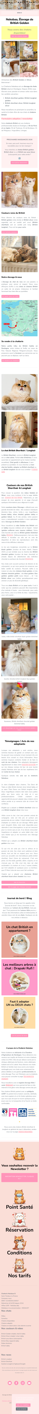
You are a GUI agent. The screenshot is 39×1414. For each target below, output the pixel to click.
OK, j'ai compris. (23, 1405)
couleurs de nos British (13, 498)
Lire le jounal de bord (19, 1035)
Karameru (29, 559)
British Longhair (6, 1359)
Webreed (9, 1085)
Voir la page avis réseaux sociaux (19, 887)
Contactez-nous (6, 1298)
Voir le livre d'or (19, 882)
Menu (19, 13)
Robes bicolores (6, 1343)
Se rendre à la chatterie (10, 360)
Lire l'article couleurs (9, 232)
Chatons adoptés (6, 1323)
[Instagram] (22, 1383)
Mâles (3, 1316)
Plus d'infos (21, 1409)
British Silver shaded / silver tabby (12, 1336)
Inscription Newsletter (19, 162)
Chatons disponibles (8, 1321)
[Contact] (9, 1383)
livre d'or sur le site (29, 765)
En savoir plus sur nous (10, 296)
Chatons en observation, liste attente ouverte (16, 1326)
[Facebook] (16, 1383)
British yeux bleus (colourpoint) (11, 1339)
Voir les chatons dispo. (19, 36)
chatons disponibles (25, 1132)
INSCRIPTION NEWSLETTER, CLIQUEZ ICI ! (19, 1177)
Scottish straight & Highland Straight (13, 1364)
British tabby (5, 1346)
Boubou (10, 535)
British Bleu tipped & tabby (10, 1341)
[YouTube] (29, 1383)
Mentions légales (7, 1401)
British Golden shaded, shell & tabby (13, 1334)
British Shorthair (6, 1361)
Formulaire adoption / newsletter (17, 118)
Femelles (4, 1318)
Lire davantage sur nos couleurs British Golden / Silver (19, 729)
